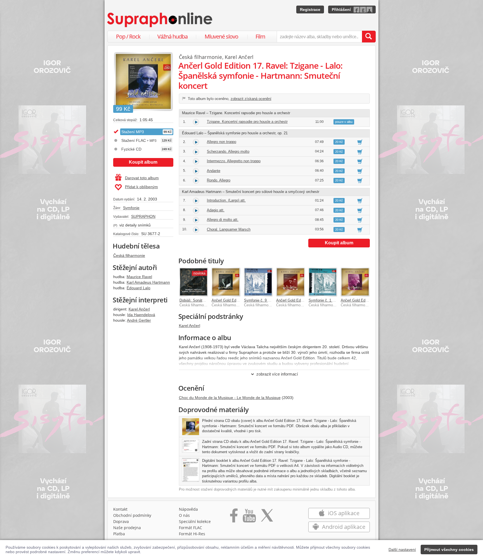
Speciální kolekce (195, 521)
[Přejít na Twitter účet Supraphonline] (267, 517)
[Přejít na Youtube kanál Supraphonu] (249, 517)
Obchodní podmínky (132, 515)
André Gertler (139, 320)
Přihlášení (341, 9)
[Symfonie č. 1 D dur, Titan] (323, 282)
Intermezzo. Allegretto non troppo (234, 161)
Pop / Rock (128, 36)
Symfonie (131, 208)
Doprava (121, 521)
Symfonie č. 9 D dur (260, 300)
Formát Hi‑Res (192, 533)
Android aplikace (343, 527)
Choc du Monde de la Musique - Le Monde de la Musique (230, 397)
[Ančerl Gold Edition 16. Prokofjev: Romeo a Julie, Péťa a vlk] (355, 282)
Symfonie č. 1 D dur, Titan (330, 300)
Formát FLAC (190, 527)
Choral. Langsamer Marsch (228, 229)
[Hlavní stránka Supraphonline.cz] (160, 20)
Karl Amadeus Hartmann (148, 282)
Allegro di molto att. (222, 220)
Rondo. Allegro (218, 180)
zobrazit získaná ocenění (251, 99)
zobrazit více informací (277, 374)
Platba (119, 533)
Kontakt (120, 509)
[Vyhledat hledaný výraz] (369, 36)
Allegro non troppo (221, 142)
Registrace (310, 9)
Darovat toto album (142, 178)
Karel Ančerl (139, 309)
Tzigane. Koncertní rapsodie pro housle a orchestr (247, 122)
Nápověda (188, 509)
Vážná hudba (172, 36)
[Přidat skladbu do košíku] (360, 141)
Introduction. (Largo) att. (226, 200)
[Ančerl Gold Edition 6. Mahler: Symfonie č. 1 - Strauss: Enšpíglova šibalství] (290, 282)
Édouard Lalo (138, 288)
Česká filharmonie (129, 255)
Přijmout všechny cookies (449, 549)
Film (260, 36)
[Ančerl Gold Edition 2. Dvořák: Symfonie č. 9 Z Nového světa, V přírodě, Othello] (226, 282)
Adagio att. (215, 210)
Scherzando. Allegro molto (228, 151)
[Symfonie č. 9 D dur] (258, 282)
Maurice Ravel (139, 276)
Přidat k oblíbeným (141, 187)
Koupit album (143, 162)
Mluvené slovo (221, 36)
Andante (213, 171)
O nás (184, 515)
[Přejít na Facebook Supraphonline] (233, 517)
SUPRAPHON (143, 216)
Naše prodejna (127, 527)
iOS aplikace (342, 513)
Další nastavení (402, 549)
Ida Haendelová (141, 314)
